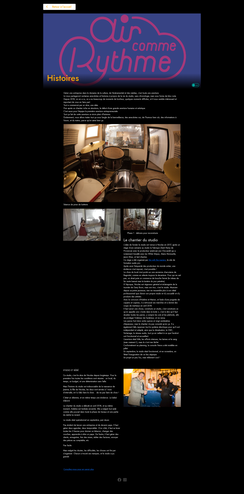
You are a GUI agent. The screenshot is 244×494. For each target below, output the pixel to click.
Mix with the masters (157, 260)
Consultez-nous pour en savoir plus (79, 469)
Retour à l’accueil (61, 7)
